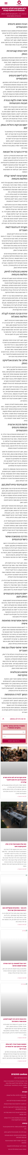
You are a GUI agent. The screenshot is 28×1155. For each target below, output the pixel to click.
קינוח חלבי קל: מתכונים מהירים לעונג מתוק (15, 1132)
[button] (6, 3)
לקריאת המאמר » (21, 796)
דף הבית (24, 14)
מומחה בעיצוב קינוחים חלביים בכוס (17, 1149)
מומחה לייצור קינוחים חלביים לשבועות (16, 1146)
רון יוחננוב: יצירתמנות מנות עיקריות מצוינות (15, 1104)
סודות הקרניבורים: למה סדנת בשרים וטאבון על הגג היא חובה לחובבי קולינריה (14, 779)
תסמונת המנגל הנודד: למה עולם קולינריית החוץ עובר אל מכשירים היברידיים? (16, 1046)
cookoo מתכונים (19, 1074)
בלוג (20, 14)
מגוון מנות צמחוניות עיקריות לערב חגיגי (16, 1100)
